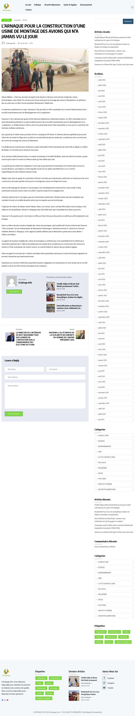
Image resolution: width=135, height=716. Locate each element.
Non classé (102, 462)
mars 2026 (102, 107)
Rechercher (128, 21)
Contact (28, 10)
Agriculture (101, 632)
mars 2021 (101, 382)
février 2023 (102, 290)
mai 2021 (101, 371)
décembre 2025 (103, 123)
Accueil (28, 5)
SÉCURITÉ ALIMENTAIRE (106, 489)
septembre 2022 (104, 317)
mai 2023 (101, 274)
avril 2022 (101, 344)
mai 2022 (101, 339)
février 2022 (102, 355)
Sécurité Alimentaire (52, 5)
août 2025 (101, 145)
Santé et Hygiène (70, 5)
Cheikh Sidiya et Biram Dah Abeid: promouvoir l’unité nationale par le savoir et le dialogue (68, 285)
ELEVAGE (101, 441)
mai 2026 (101, 96)
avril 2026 (101, 101)
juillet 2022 (102, 328)
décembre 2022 (103, 301)
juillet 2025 (102, 150)
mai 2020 (101, 387)
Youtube (110, 688)
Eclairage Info (10, 43)
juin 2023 (101, 268)
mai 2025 (101, 161)
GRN (99, 452)
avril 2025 (101, 166)
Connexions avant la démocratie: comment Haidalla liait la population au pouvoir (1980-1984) (113, 59)
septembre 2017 (103, 403)
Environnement (86, 5)
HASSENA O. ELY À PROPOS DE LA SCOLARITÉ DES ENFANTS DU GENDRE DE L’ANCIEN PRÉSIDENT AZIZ (61, 336)
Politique (37, 5)
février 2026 (102, 112)
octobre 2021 (102, 366)
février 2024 (102, 225)
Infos (126, 632)
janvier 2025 (102, 182)
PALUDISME (102, 468)
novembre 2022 (103, 306)
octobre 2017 (102, 398)
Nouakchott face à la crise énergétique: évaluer (90, 693)
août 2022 (101, 322)
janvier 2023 (102, 295)
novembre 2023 (103, 242)
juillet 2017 (102, 414)
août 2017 (101, 409)
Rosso (108, 642)
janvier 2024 (102, 231)
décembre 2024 (103, 188)
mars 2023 (102, 285)
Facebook (111, 678)
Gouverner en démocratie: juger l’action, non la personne (113, 64)
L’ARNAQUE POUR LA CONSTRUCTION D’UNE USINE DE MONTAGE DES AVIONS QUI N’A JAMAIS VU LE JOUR (43, 31)
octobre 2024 (103, 198)
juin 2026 (101, 91)
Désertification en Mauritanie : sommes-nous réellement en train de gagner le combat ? (69, 307)
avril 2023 (101, 279)
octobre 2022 (102, 312)
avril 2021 (101, 376)
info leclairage (86, 683)
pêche (99, 642)
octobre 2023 (102, 247)
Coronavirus (114, 632)
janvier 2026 (102, 118)
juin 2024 (101, 220)
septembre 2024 (104, 204)
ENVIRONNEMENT (104, 446)
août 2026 (101, 80)
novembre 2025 (103, 128)
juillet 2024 (102, 215)
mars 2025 (102, 171)
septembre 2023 (104, 252)
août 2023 (101, 258)
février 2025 (102, 177)
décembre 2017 (103, 392)
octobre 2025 (102, 134)
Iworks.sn (98, 712)
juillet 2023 (102, 263)
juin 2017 (101, 419)
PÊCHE (100, 473)
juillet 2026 (102, 85)
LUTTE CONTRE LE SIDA (106, 457)
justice (99, 637)
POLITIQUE (6, 20)
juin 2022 (101, 333)
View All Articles (14, 291)
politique (123, 637)
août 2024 (101, 209)
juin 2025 (101, 155)
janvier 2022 (102, 360)
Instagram (111, 683)
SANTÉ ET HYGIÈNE (105, 484)
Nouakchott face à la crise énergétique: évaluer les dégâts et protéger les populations (70, 296)
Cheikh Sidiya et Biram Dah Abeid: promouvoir (89, 679)
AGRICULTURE (103, 435)
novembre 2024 (103, 193)
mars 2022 (102, 349)
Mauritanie (111, 637)
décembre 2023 (103, 236)
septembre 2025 (104, 139)
